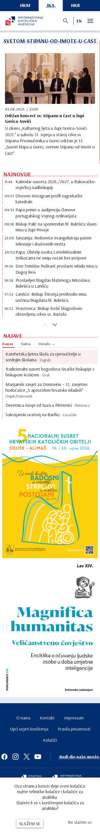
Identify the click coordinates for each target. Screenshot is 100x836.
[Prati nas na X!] (26, 756)
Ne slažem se (80, 822)
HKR (75, 5)
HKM (25, 5)
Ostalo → (46, 343)
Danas (7, 343)
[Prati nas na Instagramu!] (15, 756)
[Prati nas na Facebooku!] (4, 756)
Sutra (26, 343)
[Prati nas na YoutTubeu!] (37, 756)
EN (79, 21)
